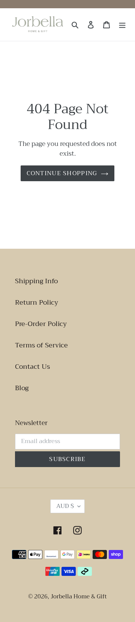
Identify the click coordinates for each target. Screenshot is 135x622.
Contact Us (32, 367)
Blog (21, 388)
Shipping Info (36, 281)
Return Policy (36, 302)
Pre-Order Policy (41, 324)
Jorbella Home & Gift (79, 596)
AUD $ (65, 506)
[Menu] (122, 24)
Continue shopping (62, 173)
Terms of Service (41, 345)
